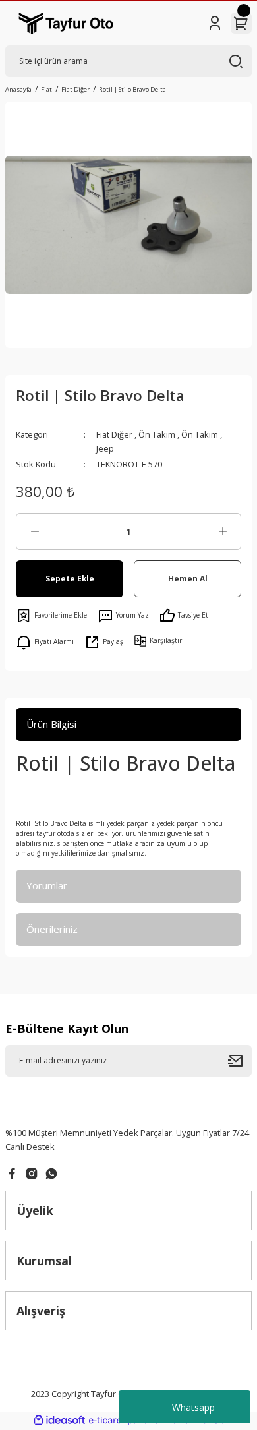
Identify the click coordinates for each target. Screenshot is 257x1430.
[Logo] (66, 23)
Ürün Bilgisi (51, 723)
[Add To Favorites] (51, 616)
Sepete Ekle (69, 578)
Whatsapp (193, 1407)
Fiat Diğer (114, 434)
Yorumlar (46, 885)
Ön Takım (156, 434)
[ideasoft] (59, 1421)
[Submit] (240, 1061)
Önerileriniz (52, 929)
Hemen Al (188, 578)
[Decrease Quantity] (34, 531)
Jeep (105, 448)
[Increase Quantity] (222, 531)
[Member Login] (214, 23)
